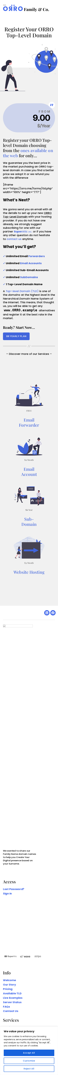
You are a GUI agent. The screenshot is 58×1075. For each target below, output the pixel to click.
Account (29, 474)
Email (29, 420)
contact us (14, 239)
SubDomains (29, 277)
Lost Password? (13, 889)
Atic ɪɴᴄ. (23, 231)
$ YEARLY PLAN (16, 336)
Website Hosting (29, 572)
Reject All (29, 1068)
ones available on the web (28, 153)
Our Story (9, 984)
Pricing (7, 989)
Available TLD (12, 993)
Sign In (7, 893)
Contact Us (10, 1011)
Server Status (12, 1002)
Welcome (9, 980)
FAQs (6, 1006)
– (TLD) (22, 291)
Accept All (29, 1052)
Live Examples (12, 998)
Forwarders (36, 256)
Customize (29, 1060)
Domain (29, 524)
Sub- (29, 519)
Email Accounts (31, 263)
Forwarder (29, 425)
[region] (29, 1051)
